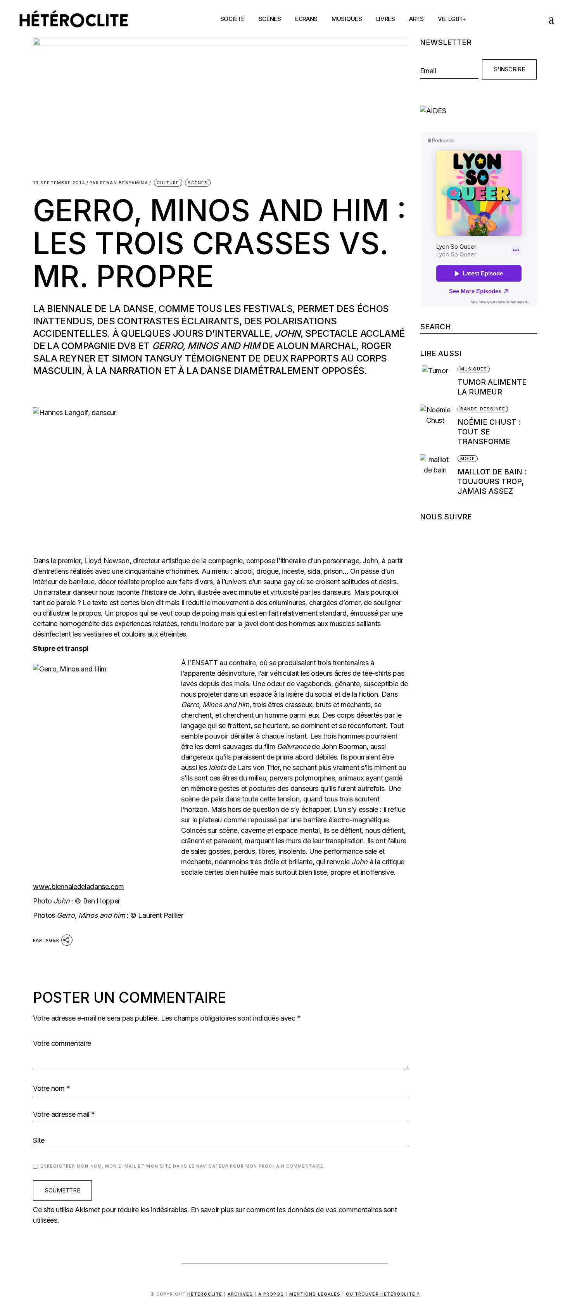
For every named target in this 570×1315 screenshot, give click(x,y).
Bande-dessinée (482, 409)
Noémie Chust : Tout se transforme (489, 432)
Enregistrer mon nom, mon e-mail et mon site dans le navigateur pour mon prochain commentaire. (182, 1166)
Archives (240, 1294)
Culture (168, 182)
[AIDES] (478, 111)
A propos (271, 1294)
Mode (467, 458)
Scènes (198, 182)
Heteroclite (204, 1294)
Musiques (473, 369)
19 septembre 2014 (59, 183)
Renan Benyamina (119, 183)
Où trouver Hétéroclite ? (383, 1294)
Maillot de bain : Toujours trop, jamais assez (492, 481)
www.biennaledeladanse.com (78, 886)
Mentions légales (315, 1294)
